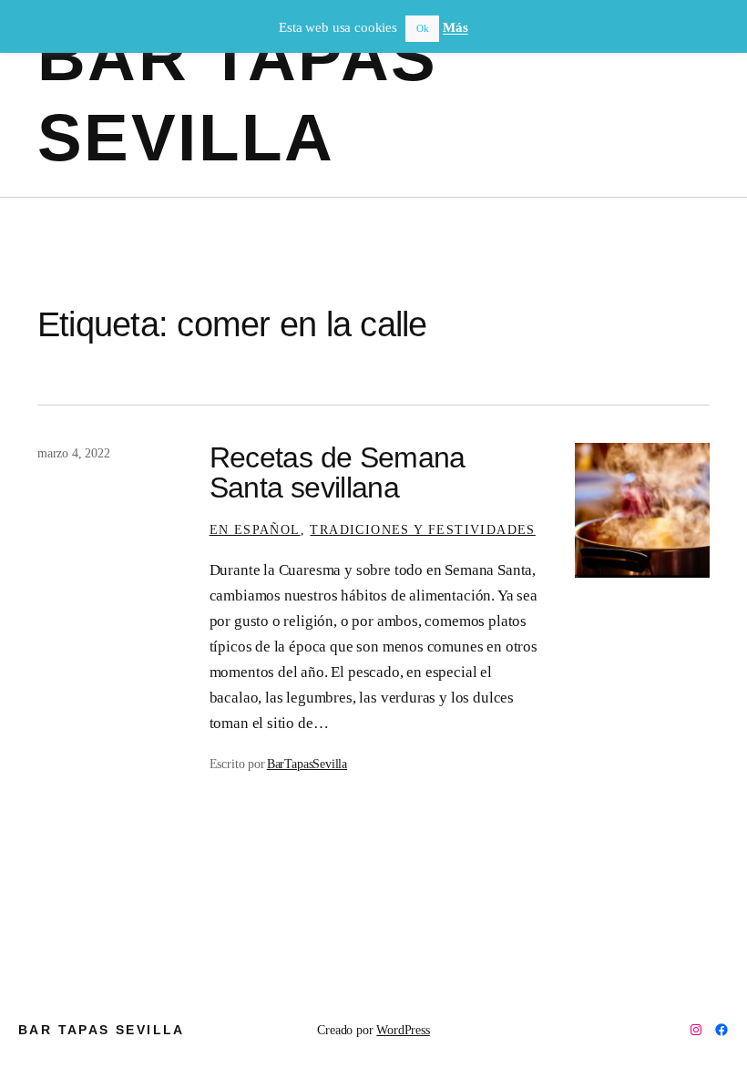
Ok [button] (422, 28)
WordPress (402, 1029)
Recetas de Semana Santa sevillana (338, 472)
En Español (255, 529)
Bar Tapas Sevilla (101, 1029)
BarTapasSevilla (307, 763)
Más (455, 27)
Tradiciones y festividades (422, 529)
